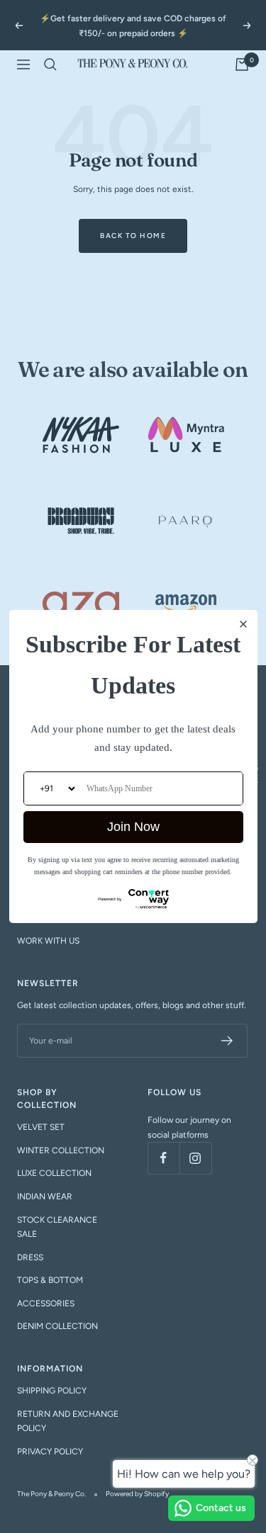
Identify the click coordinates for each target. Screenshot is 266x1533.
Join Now (133, 827)
